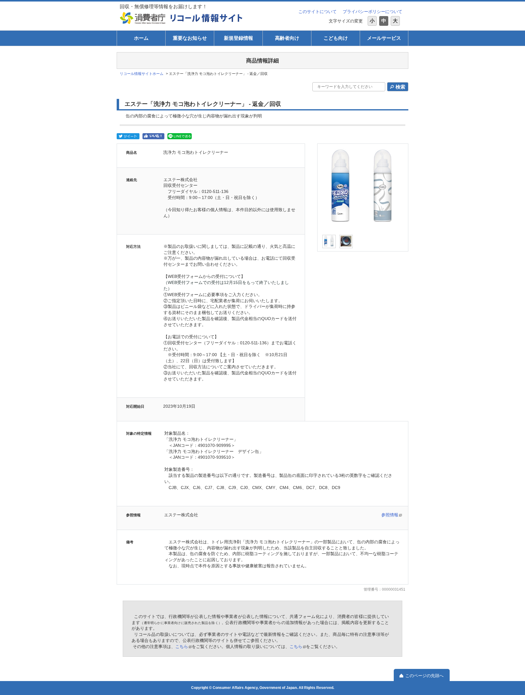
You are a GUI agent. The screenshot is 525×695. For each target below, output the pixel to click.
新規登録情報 (238, 38)
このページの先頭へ (424, 675)
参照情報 (389, 514)
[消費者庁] (143, 18)
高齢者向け (287, 38)
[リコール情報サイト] (206, 17)
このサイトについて (317, 11)
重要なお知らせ (190, 38)
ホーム (141, 38)
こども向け (336, 38)
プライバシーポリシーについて (372, 11)
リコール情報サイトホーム (141, 74)
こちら (181, 646)
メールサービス (384, 38)
